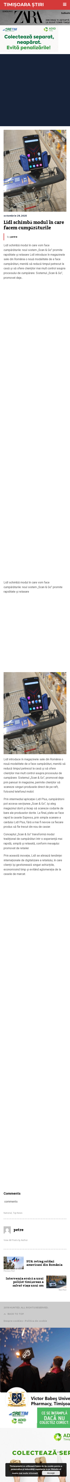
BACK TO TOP (16, 1314)
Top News (17, 1213)
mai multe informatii (28, 1473)
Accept (51, 1473)
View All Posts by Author (16, 1240)
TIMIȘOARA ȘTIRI (24, 4)
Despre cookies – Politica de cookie (25, 1321)
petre (13, 236)
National (8, 1213)
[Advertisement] (35, 89)
